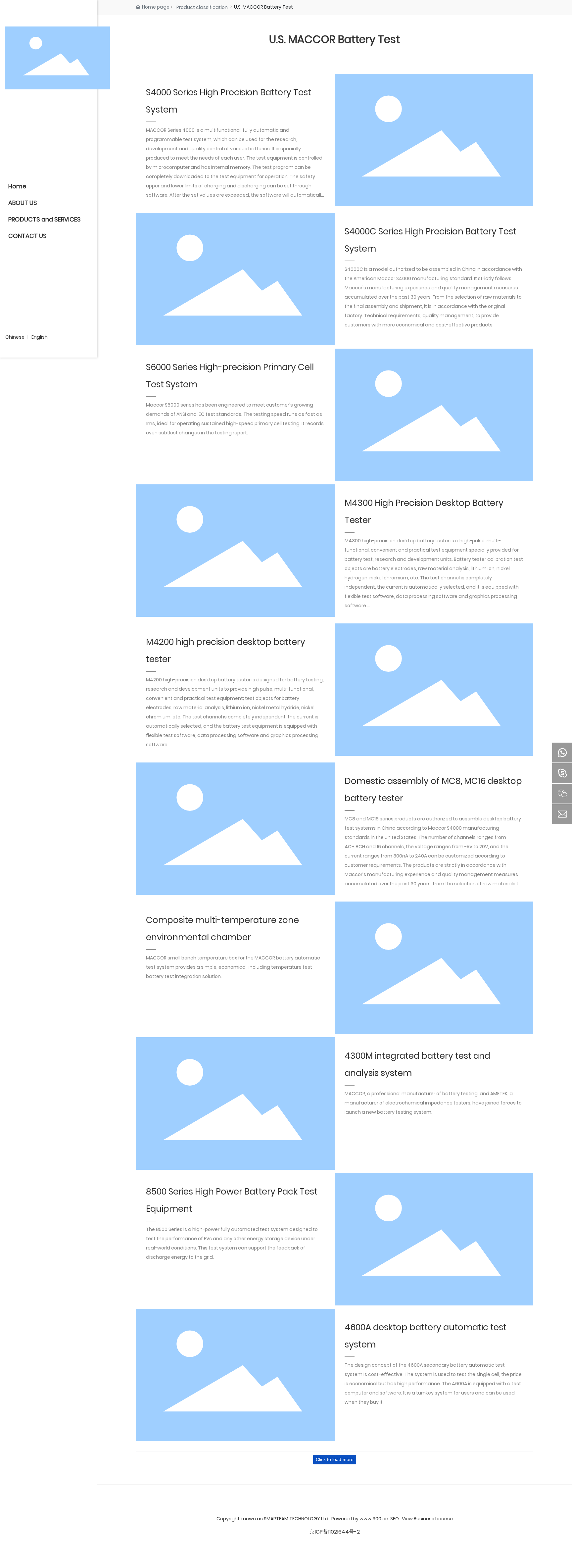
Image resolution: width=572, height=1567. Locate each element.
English (39, 337)
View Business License (427, 1518)
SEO (394, 1518)
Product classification (202, 7)
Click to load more (335, 1459)
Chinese (14, 337)
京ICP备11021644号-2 (335, 1532)
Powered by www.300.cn (359, 1518)
